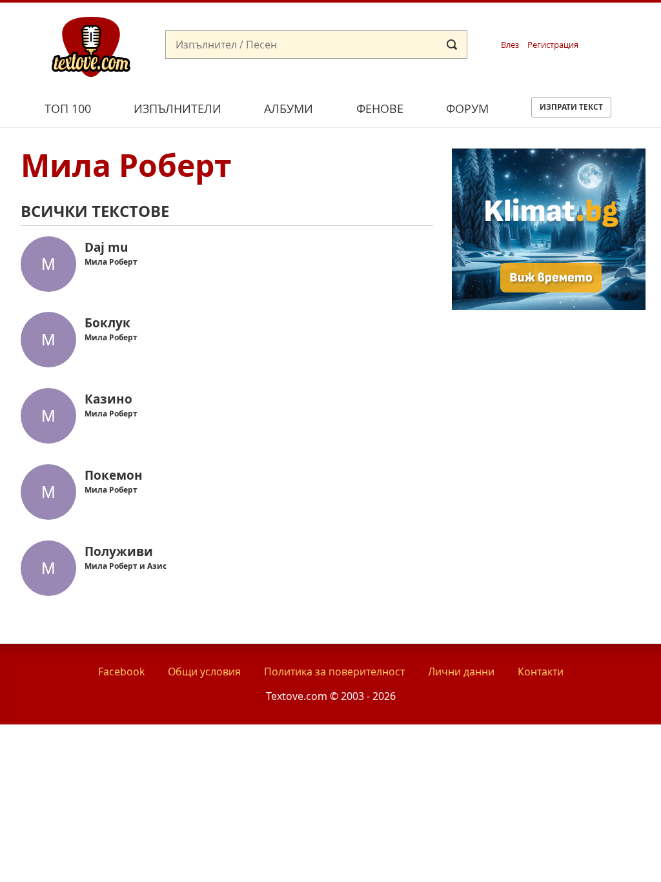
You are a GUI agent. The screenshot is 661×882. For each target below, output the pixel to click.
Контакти (541, 671)
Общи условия (204, 671)
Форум (467, 108)
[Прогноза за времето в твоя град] (549, 306)
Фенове (379, 108)
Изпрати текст (571, 106)
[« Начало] (91, 46)
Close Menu (534, 24)
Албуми (288, 108)
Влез (510, 44)
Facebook (121, 671)
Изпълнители (177, 108)
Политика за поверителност (334, 671)
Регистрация (552, 44)
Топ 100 (68, 108)
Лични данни (461, 671)
